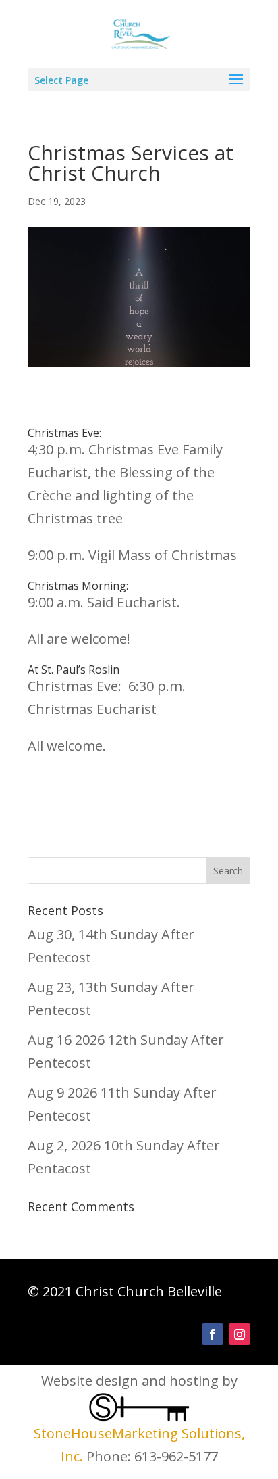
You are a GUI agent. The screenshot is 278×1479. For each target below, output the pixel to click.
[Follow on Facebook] (212, 1334)
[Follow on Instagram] (239, 1334)
